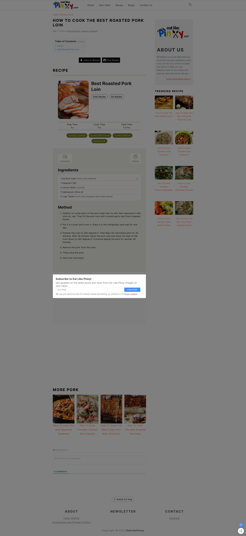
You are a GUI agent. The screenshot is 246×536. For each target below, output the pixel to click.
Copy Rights (71, 518)
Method (135, 161)
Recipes (63, 14)
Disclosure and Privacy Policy (71, 522)
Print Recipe (112, 60)
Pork (71, 14)
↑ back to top (123, 499)
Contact (174, 518)
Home (90, 5)
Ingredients (65, 161)
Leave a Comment (89, 31)
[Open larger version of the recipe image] (73, 100)
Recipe (119, 5)
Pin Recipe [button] (116, 96)
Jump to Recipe (91, 60)
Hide (81, 41)
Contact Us (146, 5)
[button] (137, 178)
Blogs (131, 5)
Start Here (104, 5)
